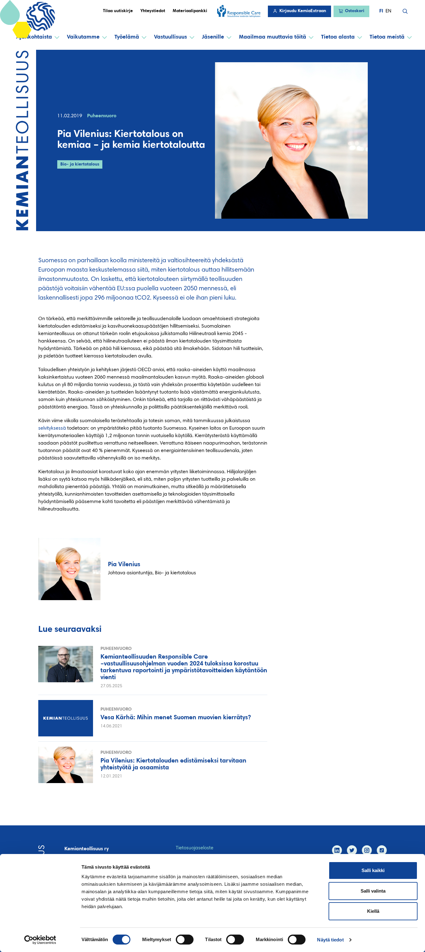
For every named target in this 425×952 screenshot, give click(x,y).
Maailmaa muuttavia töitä (272, 37)
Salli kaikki (373, 870)
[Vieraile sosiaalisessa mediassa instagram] (367, 850)
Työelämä (126, 37)
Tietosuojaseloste (194, 848)
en (388, 11)
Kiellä (373, 911)
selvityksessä (52, 428)
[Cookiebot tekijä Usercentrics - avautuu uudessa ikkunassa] (40, 940)
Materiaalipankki (190, 11)
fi (381, 11)
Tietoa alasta (338, 37)
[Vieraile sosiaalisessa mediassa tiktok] (382, 850)
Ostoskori (354, 11)
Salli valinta (373, 891)
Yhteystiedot (152, 11)
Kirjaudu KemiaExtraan (302, 11)
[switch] (185, 940)
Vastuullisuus (170, 37)
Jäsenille (213, 37)
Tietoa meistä (387, 37)
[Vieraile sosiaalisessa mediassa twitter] (352, 850)
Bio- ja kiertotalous (79, 164)
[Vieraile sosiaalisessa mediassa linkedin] (337, 850)
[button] (405, 11)
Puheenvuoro (101, 116)
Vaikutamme (83, 37)
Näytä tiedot (330, 939)
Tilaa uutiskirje (118, 11)
